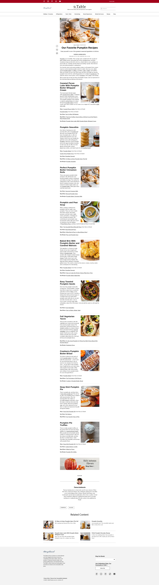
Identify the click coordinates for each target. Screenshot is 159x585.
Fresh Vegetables (70, 307)
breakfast (62, 141)
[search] (102, 8)
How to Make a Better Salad (73, 310)
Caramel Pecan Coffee (69, 109)
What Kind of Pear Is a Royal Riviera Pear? (77, 232)
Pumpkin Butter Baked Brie (73, 275)
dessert (67, 400)
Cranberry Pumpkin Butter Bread (74, 381)
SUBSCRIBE (111, 1)
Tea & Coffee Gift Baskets (72, 114)
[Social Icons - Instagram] (48, 1)
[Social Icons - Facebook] (44, 1)
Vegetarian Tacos (70, 345)
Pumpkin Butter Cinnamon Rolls (74, 196)
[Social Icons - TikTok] (56, 1)
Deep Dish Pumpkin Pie (69, 411)
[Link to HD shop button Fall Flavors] (79, 470)
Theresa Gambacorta (80, 54)
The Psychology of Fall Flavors (73, 378)
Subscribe (102, 568)
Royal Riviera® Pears (71, 229)
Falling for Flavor (70, 449)
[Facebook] (96, 574)
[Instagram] (101, 574)
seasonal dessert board (72, 431)
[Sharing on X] (57, 50)
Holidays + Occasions (48, 14)
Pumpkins (62, 58)
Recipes (108, 14)
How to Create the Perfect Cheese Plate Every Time (79, 273)
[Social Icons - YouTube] (60, 1)
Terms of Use (53, 578)
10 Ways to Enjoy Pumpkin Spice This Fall (76, 159)
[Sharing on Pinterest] (57, 53)
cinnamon (82, 75)
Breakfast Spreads (70, 156)
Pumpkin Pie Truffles (71, 452)
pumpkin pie (93, 73)
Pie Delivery (69, 414)
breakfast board (87, 148)
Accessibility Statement (62, 578)
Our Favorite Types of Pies (72, 416)
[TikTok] (110, 574)
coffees (75, 70)
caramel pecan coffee (67, 94)
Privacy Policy (47, 578)
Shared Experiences (87, 14)
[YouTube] (114, 574)
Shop (114, 14)
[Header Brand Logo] (47, 9)
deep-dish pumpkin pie (67, 394)
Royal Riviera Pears (66, 223)
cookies (88, 70)
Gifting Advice (59, 14)
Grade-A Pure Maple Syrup (67, 153)
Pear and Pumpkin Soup (72, 234)
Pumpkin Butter (64, 111)
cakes (84, 70)
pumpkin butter (67, 70)
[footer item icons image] (49, 552)
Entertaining (77, 14)
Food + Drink (68, 14)
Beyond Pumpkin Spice (72, 193)
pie (75, 139)
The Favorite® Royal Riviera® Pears (72, 227)
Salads (71, 507)
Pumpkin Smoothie (71, 161)
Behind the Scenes (99, 14)
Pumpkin (63, 507)
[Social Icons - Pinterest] (52, 1)
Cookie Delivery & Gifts (71, 446)
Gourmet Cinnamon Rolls (72, 191)
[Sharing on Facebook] (57, 46)
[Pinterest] (105, 574)
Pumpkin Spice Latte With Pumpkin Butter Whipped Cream (81, 121)
